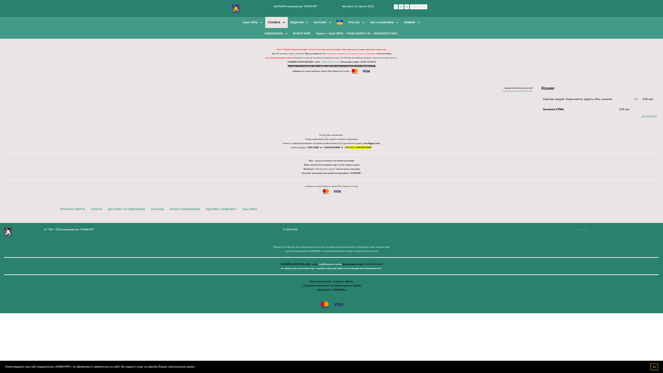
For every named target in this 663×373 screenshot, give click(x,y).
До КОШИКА (649, 116)
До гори (581, 229)
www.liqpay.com (371, 143)
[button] (196, 367)
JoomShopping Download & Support (517, 91)
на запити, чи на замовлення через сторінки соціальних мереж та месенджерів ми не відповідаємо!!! (331, 66)
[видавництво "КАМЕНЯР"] (235, 8)
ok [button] (654, 366)
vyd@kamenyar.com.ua (330, 62)
